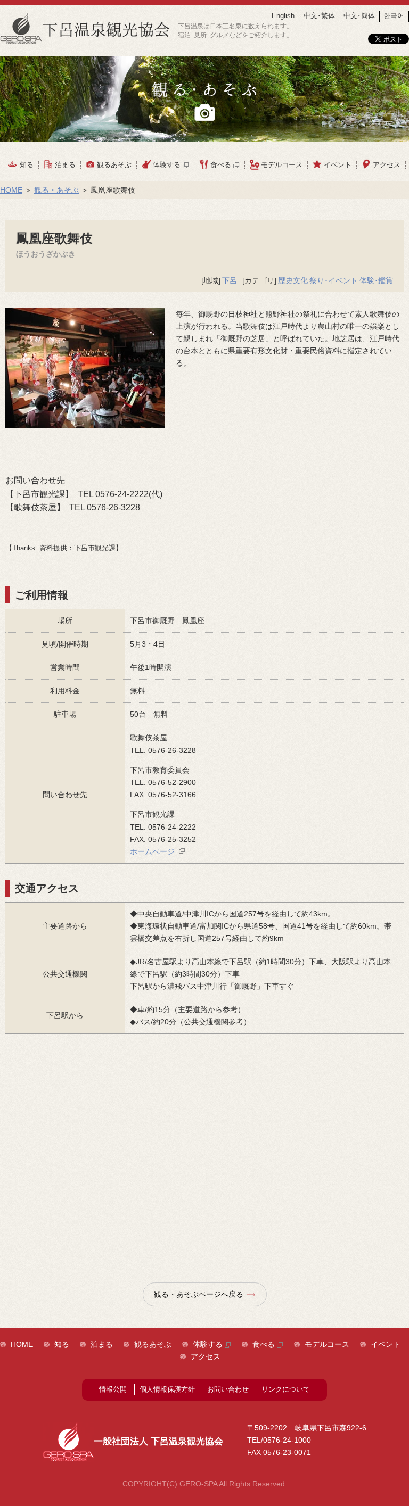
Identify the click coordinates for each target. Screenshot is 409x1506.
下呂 (229, 280)
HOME (11, 190)
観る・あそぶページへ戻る (198, 1294)
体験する (168, 165)
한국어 (393, 16)
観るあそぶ (114, 165)
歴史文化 (293, 280)
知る (27, 165)
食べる (221, 165)
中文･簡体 (359, 16)
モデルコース (281, 165)
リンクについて (285, 1389)
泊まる (65, 165)
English (283, 16)
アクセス (386, 165)
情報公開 (113, 1389)
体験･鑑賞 (376, 280)
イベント (337, 165)
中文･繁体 (319, 16)
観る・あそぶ (56, 190)
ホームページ (152, 851)
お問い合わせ (228, 1389)
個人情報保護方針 (167, 1389)
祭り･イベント (333, 280)
